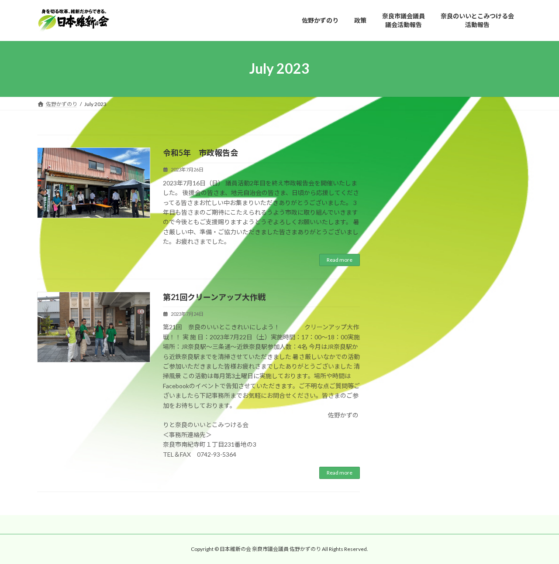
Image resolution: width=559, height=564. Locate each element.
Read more (339, 259)
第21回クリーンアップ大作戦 (214, 297)
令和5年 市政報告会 (200, 152)
